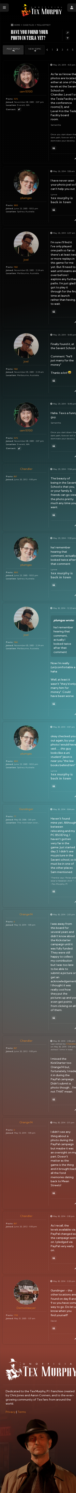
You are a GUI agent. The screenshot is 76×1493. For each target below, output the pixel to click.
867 (15, 476)
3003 (16, 205)
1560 (16, 266)
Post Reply (13, 48)
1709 (16, 1315)
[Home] (41, 10)
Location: (11, 105)
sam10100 (26, 91)
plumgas (26, 198)
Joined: (9, 102)
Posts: (9, 98)
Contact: (11, 109)
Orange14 (26, 914)
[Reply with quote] (53, 148)
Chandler (26, 469)
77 (15, 816)
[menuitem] (11, 1412)
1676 (16, 98)
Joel (26, 259)
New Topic (34, 48)
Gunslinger (26, 809)
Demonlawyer (26, 1308)
